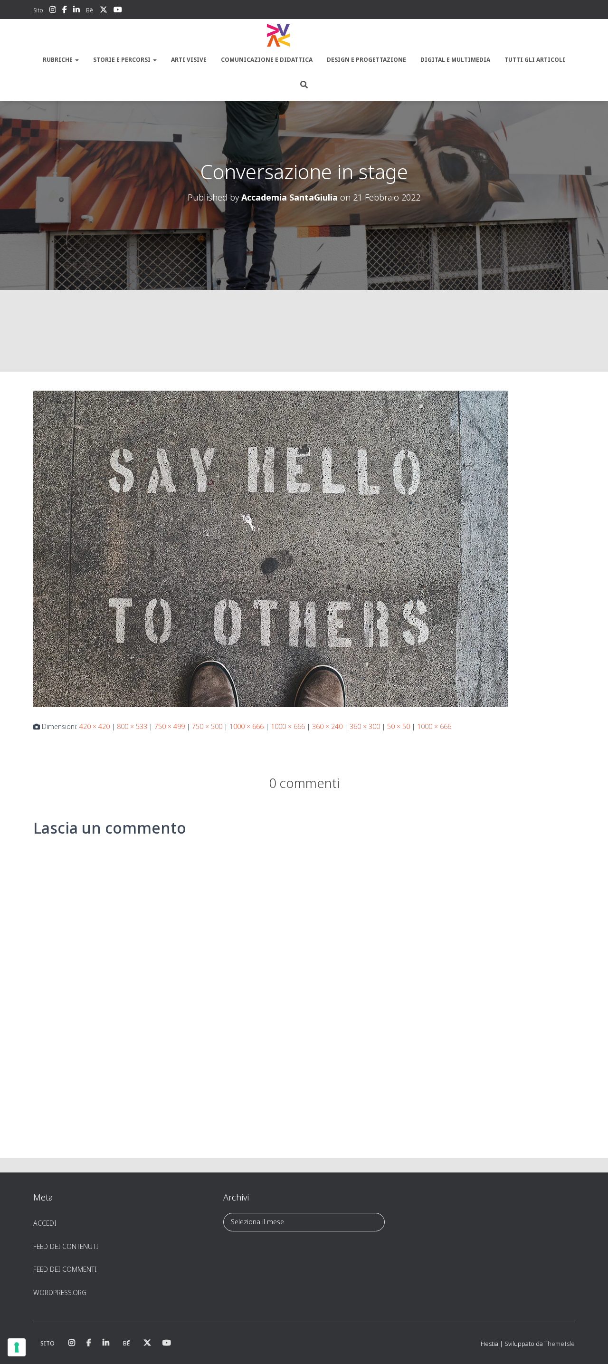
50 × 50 (398, 726)
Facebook (64, 11)
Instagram (52, 11)
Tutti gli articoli (534, 60)
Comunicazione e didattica (267, 60)
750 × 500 (207, 726)
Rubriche (58, 60)
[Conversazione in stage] (270, 548)
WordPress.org (59, 1292)
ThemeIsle (559, 1343)
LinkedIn (76, 11)
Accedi (45, 1223)
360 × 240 (327, 726)
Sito (38, 10)
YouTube (118, 11)
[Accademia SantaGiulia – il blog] (304, 36)
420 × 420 (94, 726)
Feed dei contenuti (65, 1246)
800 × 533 (132, 726)
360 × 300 (365, 726)
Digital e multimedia (455, 60)
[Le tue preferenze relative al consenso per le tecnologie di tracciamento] (17, 1347)
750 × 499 (169, 726)
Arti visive (189, 60)
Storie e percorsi (122, 60)
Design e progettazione (366, 60)
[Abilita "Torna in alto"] (589, 1345)
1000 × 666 (246, 726)
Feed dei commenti (65, 1269)
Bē (90, 10)
